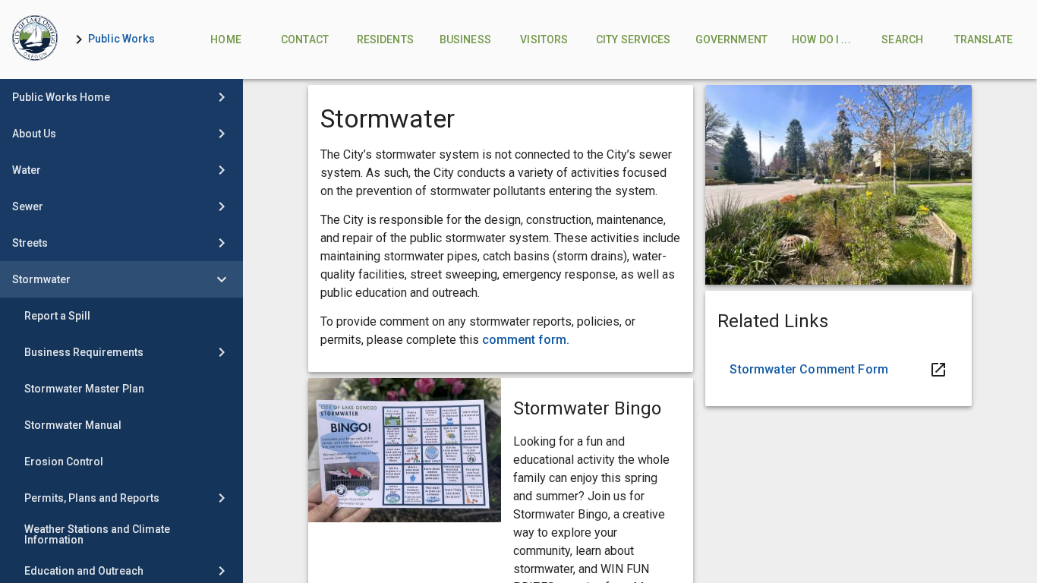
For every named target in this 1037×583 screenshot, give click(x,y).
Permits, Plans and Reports (91, 498)
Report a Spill (57, 316)
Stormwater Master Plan (84, 389)
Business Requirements (83, 352)
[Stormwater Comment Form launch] (838, 369)
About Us (34, 134)
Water (26, 170)
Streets (30, 243)
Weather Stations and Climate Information (97, 534)
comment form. (525, 339)
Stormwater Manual (72, 425)
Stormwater (41, 279)
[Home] (35, 39)
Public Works (121, 39)
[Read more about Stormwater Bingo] (404, 450)
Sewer (27, 206)
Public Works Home (61, 97)
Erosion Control (63, 461)
